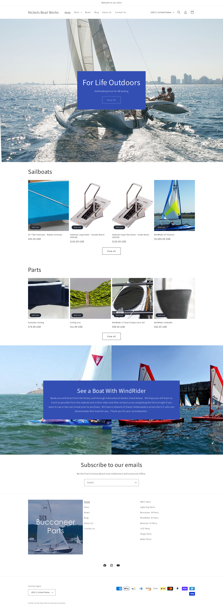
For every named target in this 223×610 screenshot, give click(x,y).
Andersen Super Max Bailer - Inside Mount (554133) (130, 236)
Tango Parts (146, 533)
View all (111, 251)
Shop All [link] (111, 99)
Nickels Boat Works (42, 603)
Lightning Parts (147, 507)
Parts (86, 507)
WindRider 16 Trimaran (164, 235)
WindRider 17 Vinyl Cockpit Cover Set (128, 322)
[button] (77, 12)
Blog (86, 517)
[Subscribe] (135, 482)
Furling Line (75, 322)
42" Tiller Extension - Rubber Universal (45, 235)
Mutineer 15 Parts (148, 523)
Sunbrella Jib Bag (36, 322)
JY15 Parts (145, 528)
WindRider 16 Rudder (163, 322)
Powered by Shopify (58, 603)
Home (87, 501)
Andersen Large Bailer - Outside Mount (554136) (87, 236)
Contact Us (89, 528)
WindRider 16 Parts (149, 517)
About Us (88, 523)
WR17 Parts (145, 501)
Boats (87, 512)
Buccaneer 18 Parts (149, 512)
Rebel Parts (145, 539)
